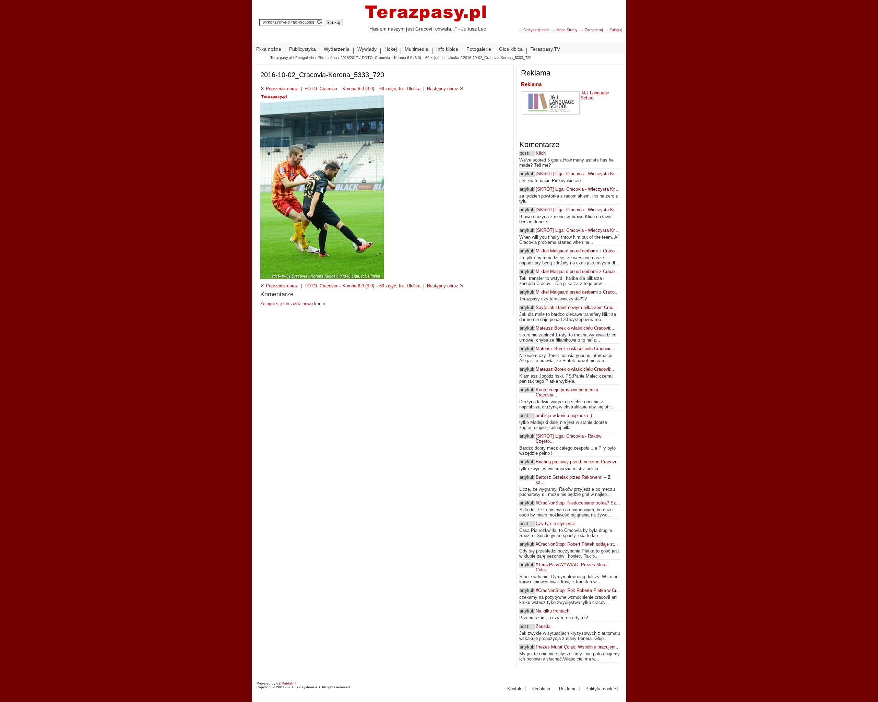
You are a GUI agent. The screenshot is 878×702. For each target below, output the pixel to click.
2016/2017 (349, 58)
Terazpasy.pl (281, 58)
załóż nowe (301, 303)
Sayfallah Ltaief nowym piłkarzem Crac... (576, 307)
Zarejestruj (594, 30)
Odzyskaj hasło (536, 30)
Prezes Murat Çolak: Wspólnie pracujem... (578, 647)
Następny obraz (442, 88)
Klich (541, 153)
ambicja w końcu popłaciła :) (564, 415)
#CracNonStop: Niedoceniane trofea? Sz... (578, 502)
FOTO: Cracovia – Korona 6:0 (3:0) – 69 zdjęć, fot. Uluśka (410, 58)
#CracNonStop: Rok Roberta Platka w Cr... (578, 590)
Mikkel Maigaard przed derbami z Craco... (577, 250)
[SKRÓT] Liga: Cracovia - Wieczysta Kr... (577, 173)
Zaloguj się (271, 303)
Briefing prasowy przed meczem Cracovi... (578, 461)
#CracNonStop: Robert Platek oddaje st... (577, 544)
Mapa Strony (567, 30)
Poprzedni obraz (282, 88)
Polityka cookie (600, 688)
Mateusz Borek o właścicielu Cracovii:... (576, 328)
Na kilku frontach (552, 611)
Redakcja (541, 688)
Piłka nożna (327, 58)
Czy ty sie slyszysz (555, 523)
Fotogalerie (304, 58)
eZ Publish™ (286, 683)
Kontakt (515, 688)
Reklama (531, 84)
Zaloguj (615, 30)
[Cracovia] (425, 23)
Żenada (543, 626)
